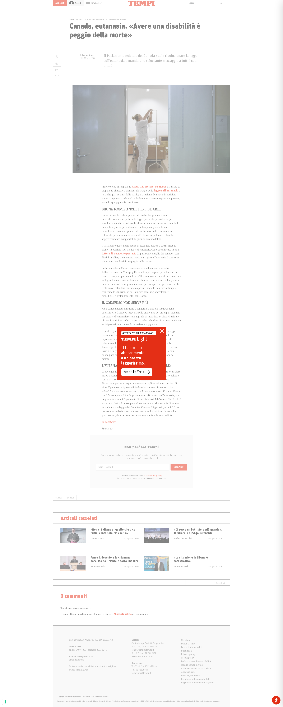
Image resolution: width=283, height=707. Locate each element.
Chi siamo (186, 640)
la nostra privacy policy (153, 475)
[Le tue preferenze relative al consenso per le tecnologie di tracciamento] (5, 702)
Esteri (78, 19)
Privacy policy (188, 654)
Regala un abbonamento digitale (197, 682)
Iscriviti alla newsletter (193, 647)
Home (71, 19)
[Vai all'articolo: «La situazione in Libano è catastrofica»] (156, 565)
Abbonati (60, 3)
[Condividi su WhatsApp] (57, 63)
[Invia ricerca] (220, 3)
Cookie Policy (187, 658)
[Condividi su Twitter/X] (57, 56)
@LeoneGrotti (109, 422)
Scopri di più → (221, 583)
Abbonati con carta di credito (196, 668)
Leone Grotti (98, 538)
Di (87, 55)
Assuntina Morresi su (145, 186)
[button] (57, 75)
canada (58, 498)
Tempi (162, 186)
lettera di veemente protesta (119, 253)
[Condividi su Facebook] (57, 50)
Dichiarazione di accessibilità (196, 661)
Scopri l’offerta (134, 372)
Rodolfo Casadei (183, 538)
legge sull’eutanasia (166, 190)
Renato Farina (99, 566)
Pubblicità (186, 651)
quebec (70, 498)
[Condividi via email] (57, 70)
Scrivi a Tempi (188, 644)
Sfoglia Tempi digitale (192, 665)
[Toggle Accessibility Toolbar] (276, 700)
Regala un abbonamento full (195, 679)
